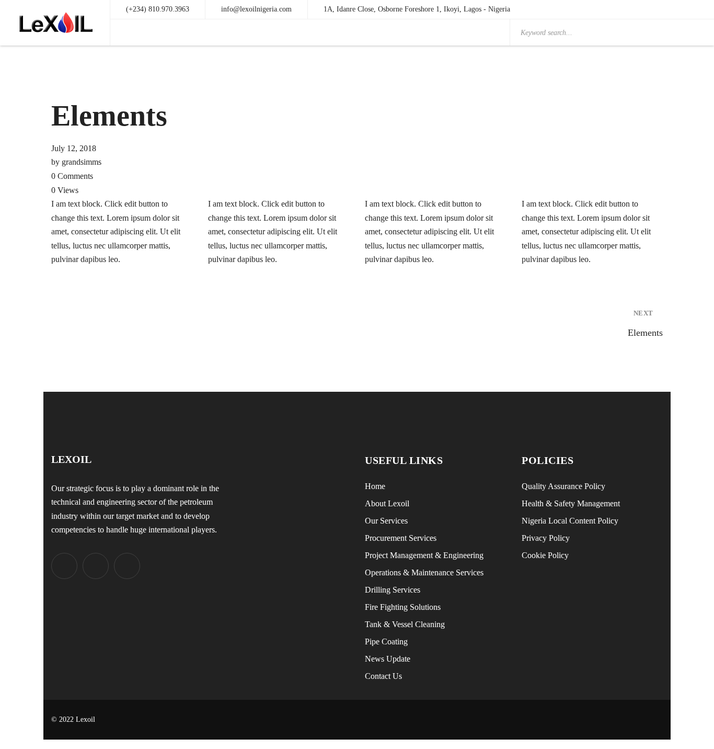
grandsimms (81, 161)
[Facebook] (96, 566)
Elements (645, 323)
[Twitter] (64, 566)
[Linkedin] (127, 566)
